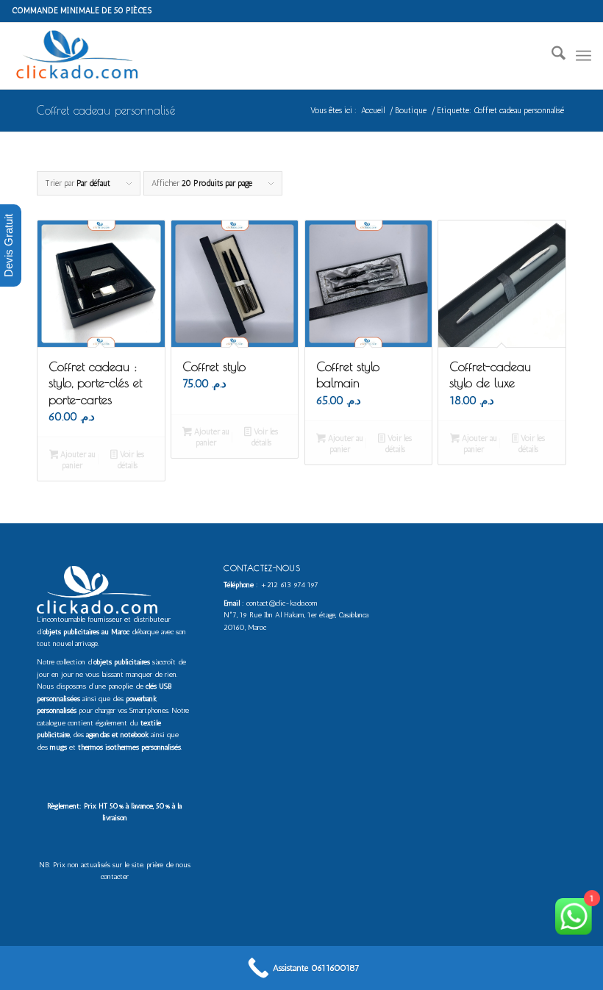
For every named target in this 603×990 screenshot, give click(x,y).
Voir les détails (130, 460)
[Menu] (583, 56)
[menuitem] (551, 56)
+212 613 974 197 (289, 585)
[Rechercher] (551, 56)
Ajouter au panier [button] (77, 460)
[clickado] (81, 56)
